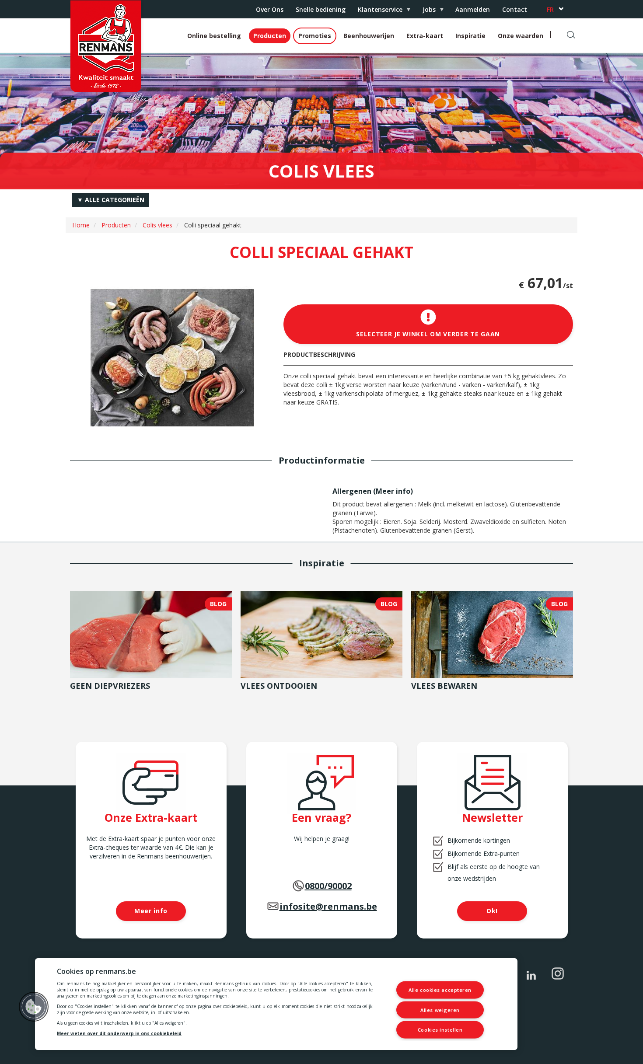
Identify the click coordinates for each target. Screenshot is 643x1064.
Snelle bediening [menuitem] (321, 9)
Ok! (492, 911)
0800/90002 (328, 886)
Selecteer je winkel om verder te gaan (428, 334)
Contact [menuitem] (514, 9)
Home (81, 225)
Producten (269, 35)
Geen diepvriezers (110, 685)
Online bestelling (214, 35)
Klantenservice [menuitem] (377, 11)
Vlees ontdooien (279, 685)
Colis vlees (157, 225)
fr (550, 9)
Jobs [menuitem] (426, 11)
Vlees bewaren (444, 685)
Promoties (314, 35)
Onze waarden (520, 35)
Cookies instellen (440, 1029)
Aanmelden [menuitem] (472, 9)
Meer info (393, 491)
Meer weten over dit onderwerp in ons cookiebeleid (119, 1033)
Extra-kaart (424, 35)
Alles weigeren (440, 1009)
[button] (34, 1007)
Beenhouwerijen (368, 35)
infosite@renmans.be (328, 906)
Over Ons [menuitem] (269, 9)
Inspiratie (470, 35)
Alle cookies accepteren (440, 990)
